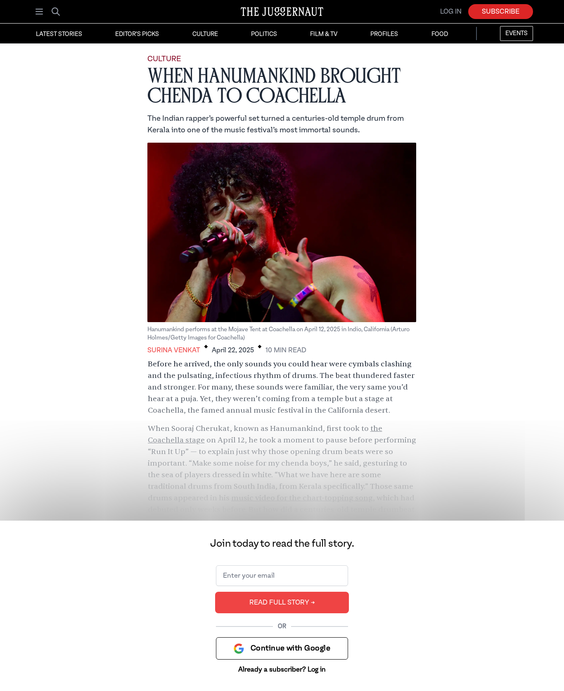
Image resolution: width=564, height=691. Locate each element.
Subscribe (500, 11)
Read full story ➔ (282, 602)
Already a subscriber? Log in (282, 669)
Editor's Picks (137, 34)
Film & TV (323, 34)
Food (439, 34)
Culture (205, 34)
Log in (451, 11)
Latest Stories (59, 34)
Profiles (384, 34)
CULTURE (164, 59)
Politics (264, 34)
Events (516, 33)
